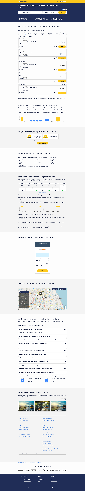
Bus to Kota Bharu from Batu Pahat (48, 420)
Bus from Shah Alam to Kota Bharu (48, 446)
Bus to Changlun (32, 462)
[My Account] (57, 1)
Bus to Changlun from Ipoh (23, 418)
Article (52, 479)
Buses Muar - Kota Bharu (46, 436)
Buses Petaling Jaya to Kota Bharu (48, 439)
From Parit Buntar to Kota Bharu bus (48, 438)
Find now (62, 46)
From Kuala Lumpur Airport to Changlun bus (26, 455)
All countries (54, 481)
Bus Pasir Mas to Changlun (23, 425)
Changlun (55, 289)
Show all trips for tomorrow (43, 96)
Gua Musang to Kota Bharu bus (47, 423)
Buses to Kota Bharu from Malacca (48, 434)
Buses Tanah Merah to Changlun (24, 434)
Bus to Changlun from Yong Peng (24, 436)
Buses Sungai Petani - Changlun (24, 432)
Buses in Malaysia (26, 462)
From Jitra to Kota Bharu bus (47, 425)
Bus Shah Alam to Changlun (23, 429)
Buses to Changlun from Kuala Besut (25, 423)
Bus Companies (27, 481)
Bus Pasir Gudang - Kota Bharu (47, 427)
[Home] (22, 1)
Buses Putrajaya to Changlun (24, 427)
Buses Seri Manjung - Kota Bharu (48, 445)
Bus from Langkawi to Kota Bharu (48, 432)
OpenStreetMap (61, 309)
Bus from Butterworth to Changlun (24, 416)
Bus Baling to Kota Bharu (46, 416)
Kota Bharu (63, 289)
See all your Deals (42, 143)
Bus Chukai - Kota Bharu (46, 422)
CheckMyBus (20, 462)
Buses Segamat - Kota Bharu (47, 443)
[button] (36, 295)
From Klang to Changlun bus (23, 422)
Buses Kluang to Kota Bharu (47, 429)
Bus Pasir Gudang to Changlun (24, 420)
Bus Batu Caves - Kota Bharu (47, 418)
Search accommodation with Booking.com (26, 14)
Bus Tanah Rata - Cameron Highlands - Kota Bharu (50, 448)
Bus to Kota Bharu (39, 462)
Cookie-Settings (41, 479)
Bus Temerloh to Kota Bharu (47, 450)
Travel (39, 481)
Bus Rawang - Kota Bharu (46, 441)
